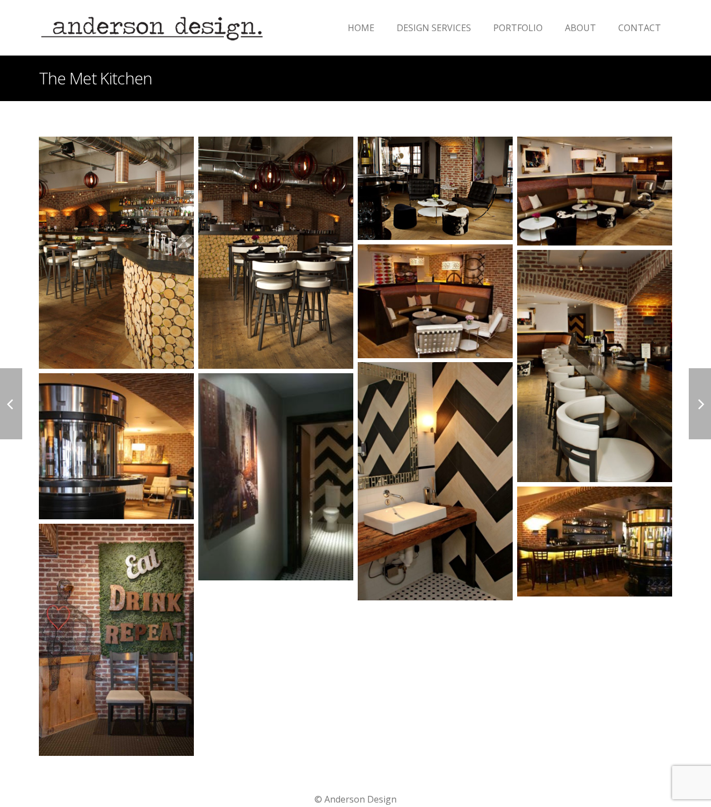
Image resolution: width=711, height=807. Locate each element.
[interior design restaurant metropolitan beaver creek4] (276, 253)
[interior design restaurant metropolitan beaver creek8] (435, 481)
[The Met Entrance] (116, 640)
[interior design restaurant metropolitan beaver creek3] (594, 366)
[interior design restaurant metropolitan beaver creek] (594, 191)
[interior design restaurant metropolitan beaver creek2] (435, 188)
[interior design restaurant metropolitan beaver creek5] (116, 253)
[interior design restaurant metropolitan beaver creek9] (116, 446)
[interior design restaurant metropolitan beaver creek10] (276, 477)
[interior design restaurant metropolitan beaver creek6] (435, 301)
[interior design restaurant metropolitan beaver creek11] (594, 541)
